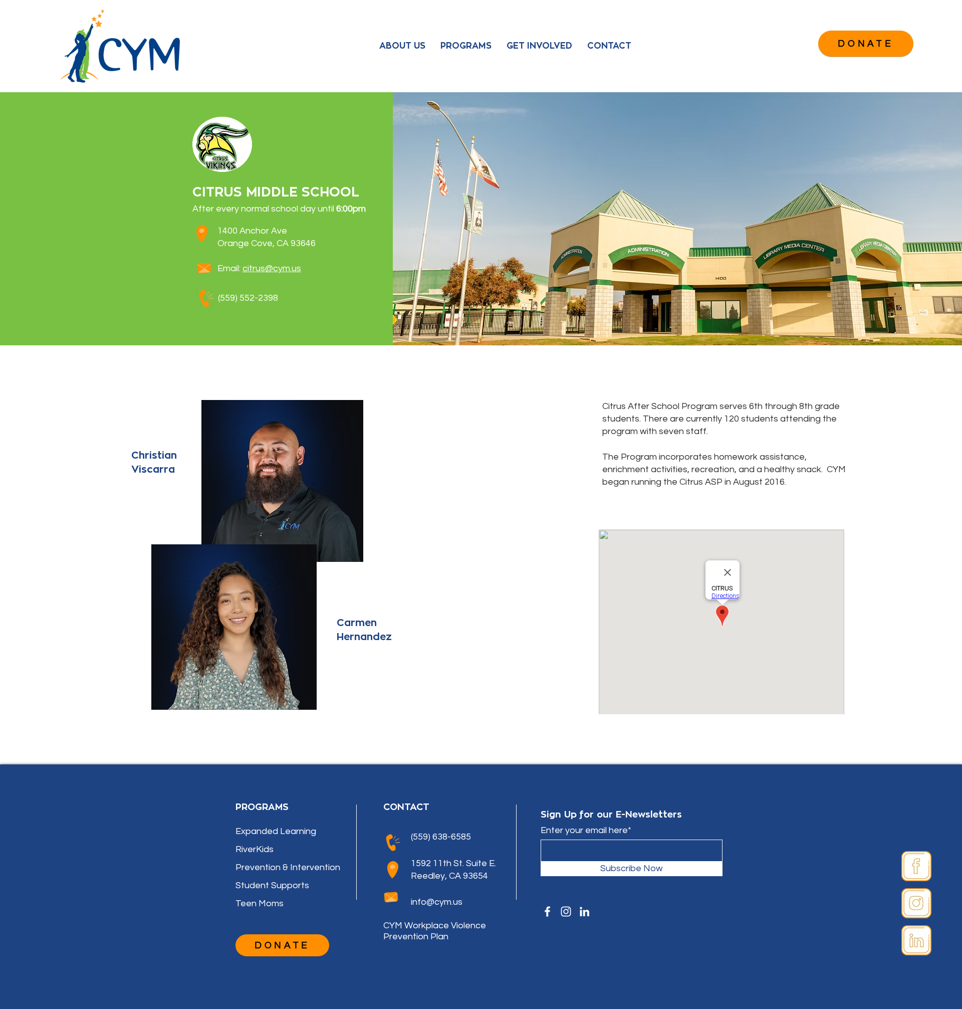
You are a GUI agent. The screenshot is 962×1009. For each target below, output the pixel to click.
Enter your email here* (586, 830)
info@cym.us (436, 902)
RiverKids (254, 849)
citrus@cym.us (272, 268)
